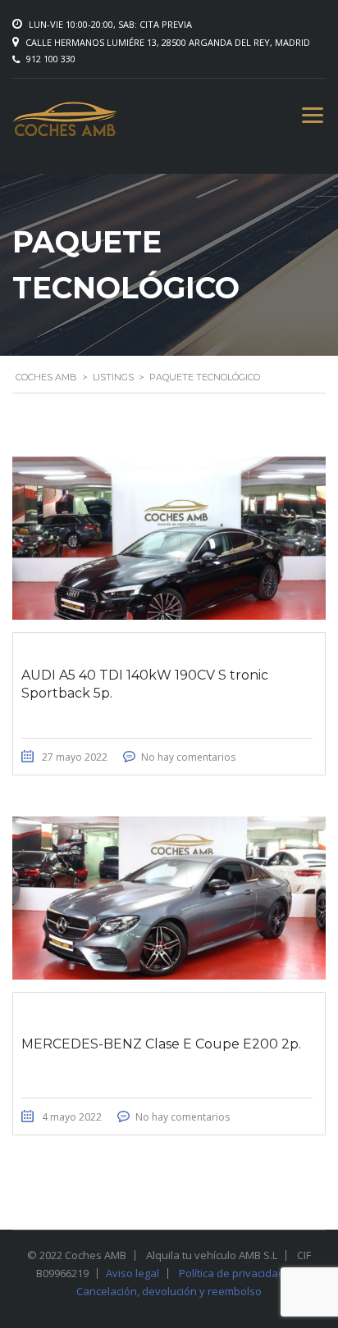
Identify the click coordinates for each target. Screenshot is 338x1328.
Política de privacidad (232, 1273)
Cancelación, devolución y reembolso (169, 1291)
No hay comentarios (188, 757)
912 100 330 (50, 58)
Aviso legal (132, 1273)
